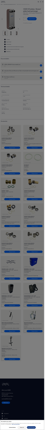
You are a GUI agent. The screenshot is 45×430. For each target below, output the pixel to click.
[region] (22, 425)
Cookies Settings (12, 427)
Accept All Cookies (31, 427)
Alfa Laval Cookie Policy (16, 424)
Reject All (22, 427)
